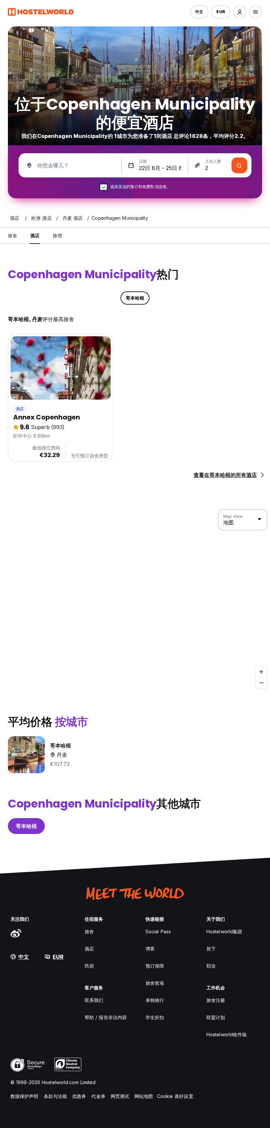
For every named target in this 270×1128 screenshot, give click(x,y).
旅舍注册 (215, 1000)
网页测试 (120, 1096)
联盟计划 (215, 1017)
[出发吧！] (239, 165)
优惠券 (79, 1096)
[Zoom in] (261, 671)
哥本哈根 (26, 826)
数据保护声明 (25, 1096)
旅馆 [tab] (57, 235)
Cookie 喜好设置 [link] (175, 1096)
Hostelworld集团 (224, 931)
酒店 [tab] (35, 235)
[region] (135, 599)
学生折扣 (155, 1017)
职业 (211, 966)
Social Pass (158, 931)
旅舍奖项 (155, 983)
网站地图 (143, 1096)
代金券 (98, 1096)
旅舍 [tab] (12, 235)
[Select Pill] (239, 11)
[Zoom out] (261, 682)
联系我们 (94, 1000)
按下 (211, 948)
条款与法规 (55, 1096)
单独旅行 (155, 1000)
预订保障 (155, 966)
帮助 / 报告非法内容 (106, 1017)
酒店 (20, 408)
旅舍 (89, 931)
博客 (150, 948)
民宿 (89, 966)
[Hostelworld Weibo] (16, 933)
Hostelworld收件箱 (226, 1034)
